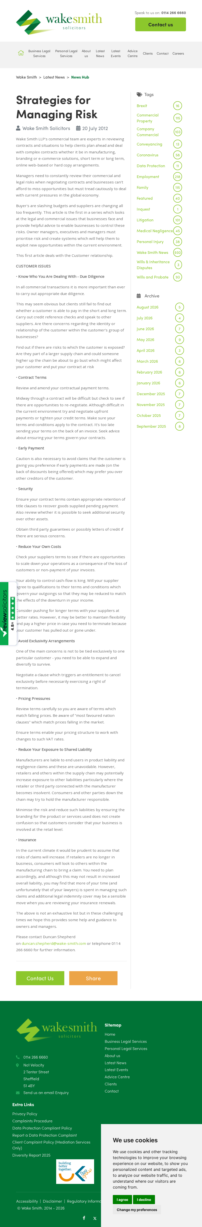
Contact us (160, 24)
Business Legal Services (126, 1041)
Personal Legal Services (126, 1048)
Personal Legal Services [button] (66, 53)
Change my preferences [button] (137, 1210)
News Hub (80, 77)
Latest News (54, 77)
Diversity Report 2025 (31, 1155)
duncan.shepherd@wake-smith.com (54, 943)
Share (93, 978)
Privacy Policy (24, 1113)
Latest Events (116, 1069)
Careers (178, 53)
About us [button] (86, 53)
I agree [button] (122, 1199)
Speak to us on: (160, 12)
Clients (111, 1084)
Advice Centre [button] (132, 53)
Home (110, 1034)
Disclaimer (52, 1201)
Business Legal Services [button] (39, 53)
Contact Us (40, 978)
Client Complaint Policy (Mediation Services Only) (51, 1145)
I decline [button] (144, 1199)
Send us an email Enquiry (46, 1092)
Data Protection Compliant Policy (42, 1128)
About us (112, 1055)
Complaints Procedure (32, 1121)
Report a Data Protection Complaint (44, 1135)
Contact (112, 1091)
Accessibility (27, 1201)
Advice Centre (117, 1077)
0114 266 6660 (35, 1057)
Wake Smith (26, 77)
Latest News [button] (100, 53)
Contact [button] (162, 53)
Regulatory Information (87, 1201)
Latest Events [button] (116, 53)
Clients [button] (148, 53)
